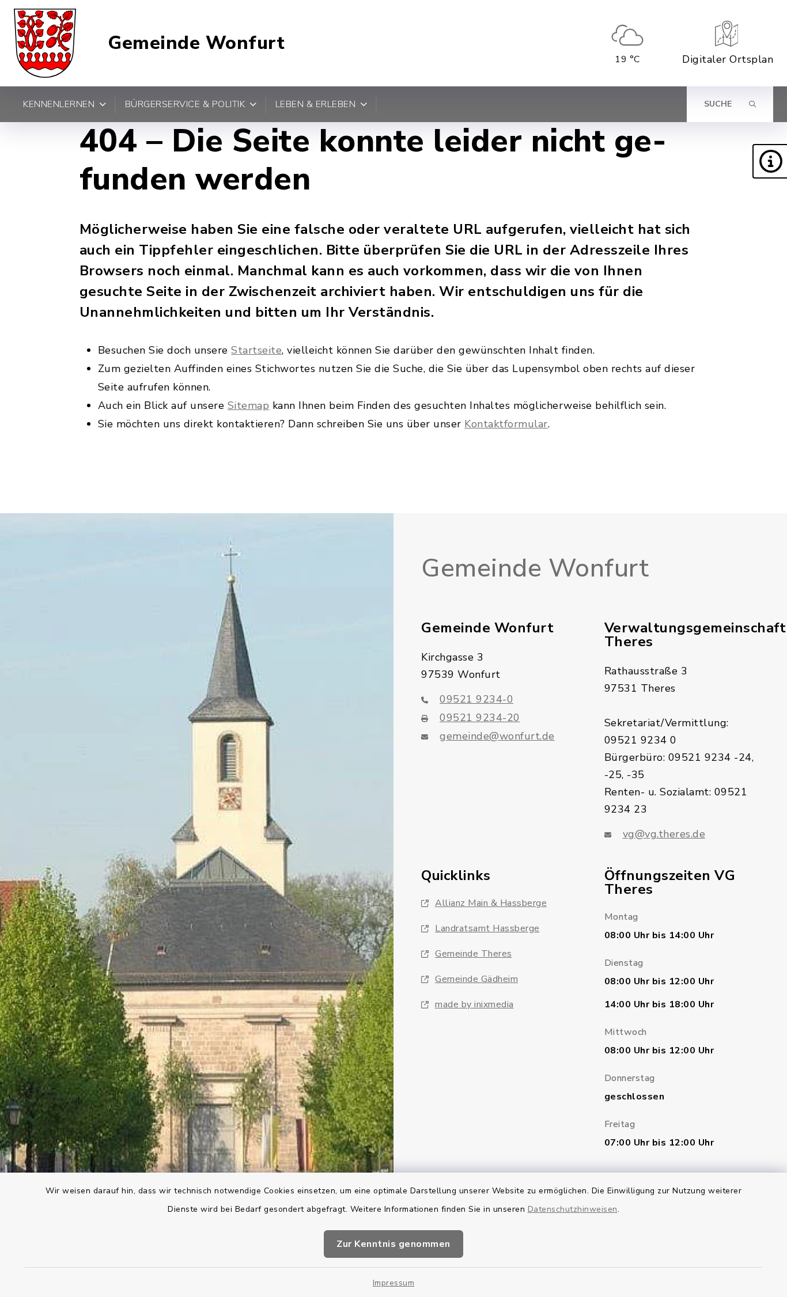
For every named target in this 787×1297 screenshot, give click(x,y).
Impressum (394, 1282)
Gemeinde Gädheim (476, 979)
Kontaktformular (506, 424)
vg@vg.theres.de (664, 834)
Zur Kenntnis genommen (393, 1244)
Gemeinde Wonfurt (196, 43)
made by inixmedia (474, 1004)
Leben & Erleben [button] (315, 104)
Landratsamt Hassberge (487, 928)
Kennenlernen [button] (58, 104)
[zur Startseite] (45, 43)
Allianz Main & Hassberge (491, 903)
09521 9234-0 (476, 699)
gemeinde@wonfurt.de (497, 736)
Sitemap (249, 405)
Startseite (256, 350)
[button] (769, 161)
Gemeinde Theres (473, 953)
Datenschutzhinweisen (573, 1209)
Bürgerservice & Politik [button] (185, 104)
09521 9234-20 (480, 718)
